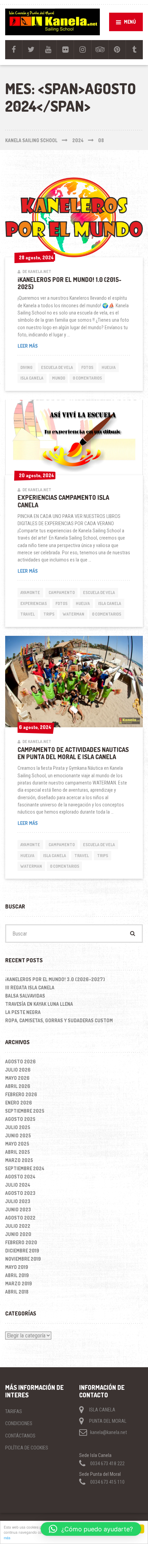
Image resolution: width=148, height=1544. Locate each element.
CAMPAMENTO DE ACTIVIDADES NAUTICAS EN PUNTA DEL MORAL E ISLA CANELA (73, 753)
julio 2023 (17, 1201)
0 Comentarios (87, 378)
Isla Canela (31, 378)
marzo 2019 (18, 1283)
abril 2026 (17, 1086)
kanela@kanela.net (108, 1432)
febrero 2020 (21, 1242)
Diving (26, 367)
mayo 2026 (17, 1078)
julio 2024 (17, 1185)
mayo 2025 (17, 1144)
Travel (27, 614)
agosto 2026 (20, 1061)
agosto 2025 (20, 1119)
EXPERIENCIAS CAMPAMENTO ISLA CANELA (63, 501)
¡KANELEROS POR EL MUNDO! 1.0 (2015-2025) (69, 283)
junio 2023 (18, 1209)
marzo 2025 (19, 1160)
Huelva (109, 367)
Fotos (87, 367)
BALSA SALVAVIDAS (25, 996)
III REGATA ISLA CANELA (29, 987)
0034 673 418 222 (107, 1463)
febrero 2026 (21, 1094)
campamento (62, 592)
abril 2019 (17, 1275)
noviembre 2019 (23, 1259)
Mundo (58, 378)
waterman (73, 614)
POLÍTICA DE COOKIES (26, 1447)
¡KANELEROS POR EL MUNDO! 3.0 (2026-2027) (55, 979)
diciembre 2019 (22, 1250)
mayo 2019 (16, 1267)
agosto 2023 (20, 1193)
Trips (48, 614)
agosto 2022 (20, 1218)
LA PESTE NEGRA (23, 1012)
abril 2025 (17, 1152)
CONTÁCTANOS (20, 1435)
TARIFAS (13, 1411)
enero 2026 (18, 1102)
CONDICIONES (18, 1423)
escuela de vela (57, 367)
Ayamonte (30, 592)
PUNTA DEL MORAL (107, 1421)
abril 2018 (17, 1292)
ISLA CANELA (102, 1409)
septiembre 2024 (24, 1168)
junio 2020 (18, 1234)
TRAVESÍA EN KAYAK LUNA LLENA (39, 1004)
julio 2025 (17, 1127)
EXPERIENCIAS (33, 603)
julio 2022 (17, 1226)
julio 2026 (18, 1070)
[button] (91, 1529)
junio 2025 (18, 1135)
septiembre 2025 (24, 1111)
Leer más (41, 346)
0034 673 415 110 (107, 1482)
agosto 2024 (20, 1176)
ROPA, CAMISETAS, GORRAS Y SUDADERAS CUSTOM (59, 1020)
